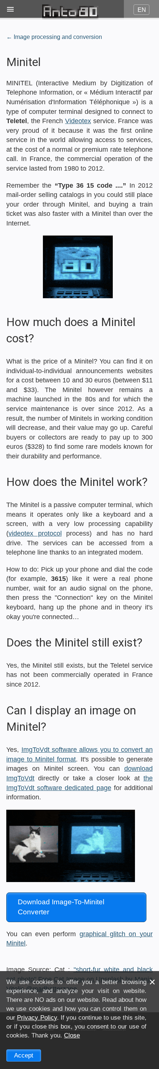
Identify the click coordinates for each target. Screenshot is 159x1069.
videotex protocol (35, 533)
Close (72, 1035)
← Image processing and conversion (54, 36)
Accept (23, 1055)
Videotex (78, 121)
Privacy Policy (37, 1017)
